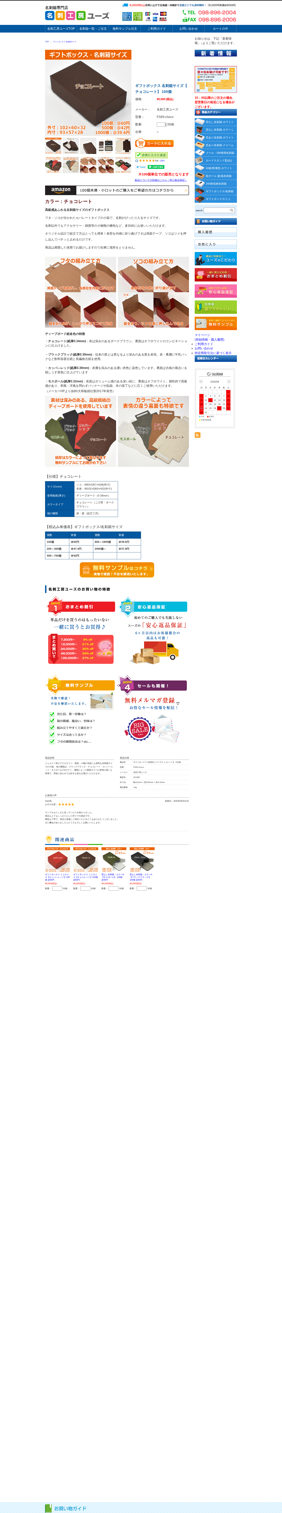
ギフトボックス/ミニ (218, 198)
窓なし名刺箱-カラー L (219, 129)
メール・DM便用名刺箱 (220, 152)
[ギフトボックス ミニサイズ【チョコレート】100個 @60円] (85, 859)
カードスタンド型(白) (219, 160)
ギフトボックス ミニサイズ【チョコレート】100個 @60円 (85, 877)
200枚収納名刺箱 (216, 183)
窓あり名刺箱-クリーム (220, 145)
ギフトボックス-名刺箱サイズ (64, 42)
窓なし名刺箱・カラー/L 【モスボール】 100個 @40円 (112, 877)
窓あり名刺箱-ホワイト (220, 137)
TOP (47, 42)
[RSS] (197, 435)
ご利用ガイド (204, 344)
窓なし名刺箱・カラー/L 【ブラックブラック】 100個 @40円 (141, 877)
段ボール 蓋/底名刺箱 (219, 175)
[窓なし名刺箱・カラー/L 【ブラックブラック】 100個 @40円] (142, 859)
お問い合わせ (204, 348)
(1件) (162, 160)
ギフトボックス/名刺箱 (219, 191)
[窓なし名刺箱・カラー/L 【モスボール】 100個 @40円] (113, 859)
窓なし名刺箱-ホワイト (220, 121)
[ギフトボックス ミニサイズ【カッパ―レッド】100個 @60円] (57, 859)
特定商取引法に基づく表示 (213, 353)
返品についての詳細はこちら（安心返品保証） (161, 180)
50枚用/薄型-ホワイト (219, 168)
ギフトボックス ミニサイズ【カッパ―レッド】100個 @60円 (57, 877)
